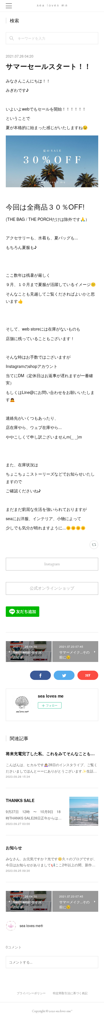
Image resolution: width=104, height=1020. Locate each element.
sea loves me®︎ (31, 925)
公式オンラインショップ (52, 588)
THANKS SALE (20, 800)
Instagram (52, 563)
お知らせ (14, 847)
